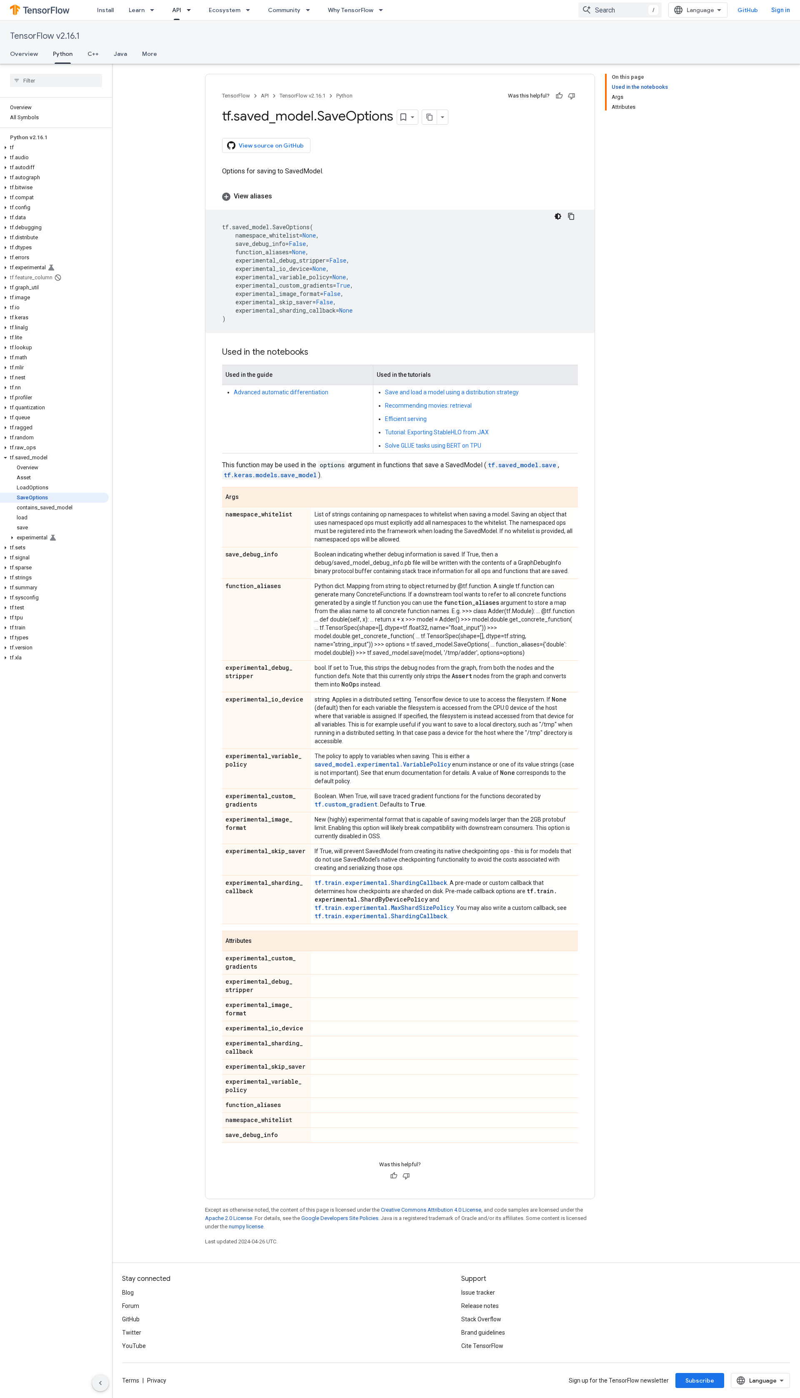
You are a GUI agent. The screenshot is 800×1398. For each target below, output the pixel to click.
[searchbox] (56, 80)
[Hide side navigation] (100, 1383)
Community (284, 10)
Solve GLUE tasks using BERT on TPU (433, 445)
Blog (128, 1292)
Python (62, 54)
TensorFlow (236, 96)
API (176, 10)
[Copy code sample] (571, 216)
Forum (130, 1306)
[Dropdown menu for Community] (310, 10)
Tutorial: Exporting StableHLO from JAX (437, 432)
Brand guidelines (483, 1332)
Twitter (131, 1332)
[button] (54, 148)
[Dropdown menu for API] (191, 10)
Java (120, 54)
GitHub (748, 10)
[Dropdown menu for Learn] (155, 10)
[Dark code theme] (558, 216)
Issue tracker (478, 1292)
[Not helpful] (571, 96)
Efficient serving (406, 419)
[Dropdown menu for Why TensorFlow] (383, 10)
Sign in (780, 10)
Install (105, 10)
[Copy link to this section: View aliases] (280, 196)
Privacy (156, 1380)
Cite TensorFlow (482, 1346)
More (149, 54)
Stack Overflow (481, 1319)
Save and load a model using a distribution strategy (452, 392)
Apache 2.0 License (228, 1218)
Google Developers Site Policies (339, 1218)
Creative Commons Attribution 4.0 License (431, 1210)
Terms (130, 1380)
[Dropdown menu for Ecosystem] (250, 10)
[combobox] (620, 10)
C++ (93, 54)
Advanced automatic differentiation (281, 392)
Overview (24, 54)
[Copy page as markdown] (429, 117)
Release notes (480, 1306)
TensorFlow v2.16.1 (45, 36)
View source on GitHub (271, 145)
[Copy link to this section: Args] (247, 498)
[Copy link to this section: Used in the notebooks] (316, 353)
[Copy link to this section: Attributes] (260, 942)
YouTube (134, 1346)
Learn (137, 10)
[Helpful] (559, 96)
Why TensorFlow (350, 10)
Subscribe (699, 1380)
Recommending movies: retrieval (428, 405)
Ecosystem (224, 10)
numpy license (246, 1226)
